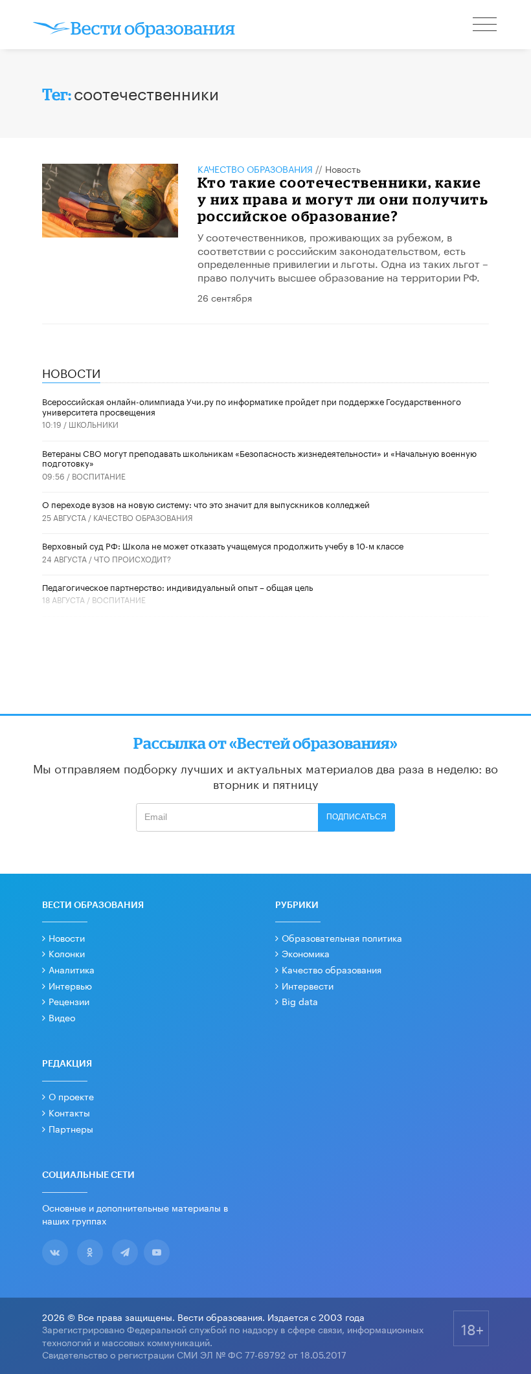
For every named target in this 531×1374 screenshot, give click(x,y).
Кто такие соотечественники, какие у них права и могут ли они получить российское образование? (343, 199)
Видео (62, 1017)
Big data (300, 1000)
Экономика (306, 953)
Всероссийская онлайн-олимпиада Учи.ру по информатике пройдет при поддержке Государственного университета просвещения (251, 405)
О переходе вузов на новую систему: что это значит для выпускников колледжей (206, 503)
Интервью (70, 985)
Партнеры (71, 1128)
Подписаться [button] (356, 816)
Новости (67, 937)
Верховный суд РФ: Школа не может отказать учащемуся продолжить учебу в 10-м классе (222, 544)
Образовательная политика (342, 937)
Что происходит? (132, 558)
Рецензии (69, 1000)
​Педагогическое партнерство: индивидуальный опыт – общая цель (177, 586)
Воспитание (99, 475)
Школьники (94, 423)
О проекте (71, 1096)
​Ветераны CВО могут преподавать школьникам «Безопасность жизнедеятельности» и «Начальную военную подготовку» (259, 457)
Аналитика (72, 969)
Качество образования (255, 168)
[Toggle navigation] (486, 25)
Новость (343, 168)
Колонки (67, 953)
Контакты (69, 1112)
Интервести (307, 985)
